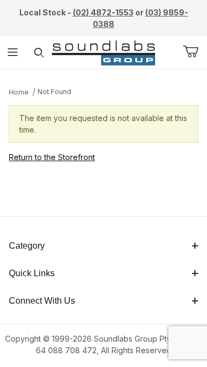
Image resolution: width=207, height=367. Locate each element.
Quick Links (32, 273)
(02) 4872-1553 (103, 12)
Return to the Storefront (52, 157)
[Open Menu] (13, 52)
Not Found (54, 91)
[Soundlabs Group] (103, 51)
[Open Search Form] (39, 52)
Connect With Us (42, 300)
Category (27, 245)
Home (19, 92)
